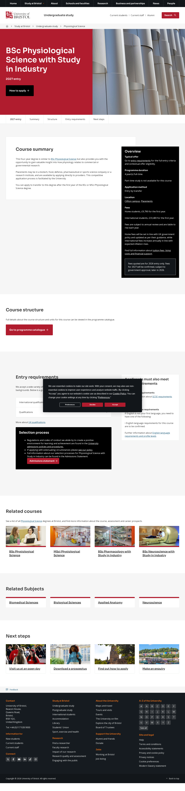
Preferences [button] (104, 397)
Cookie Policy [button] (119, 394)
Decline (92, 405)
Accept (115, 405)
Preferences (70, 405)
